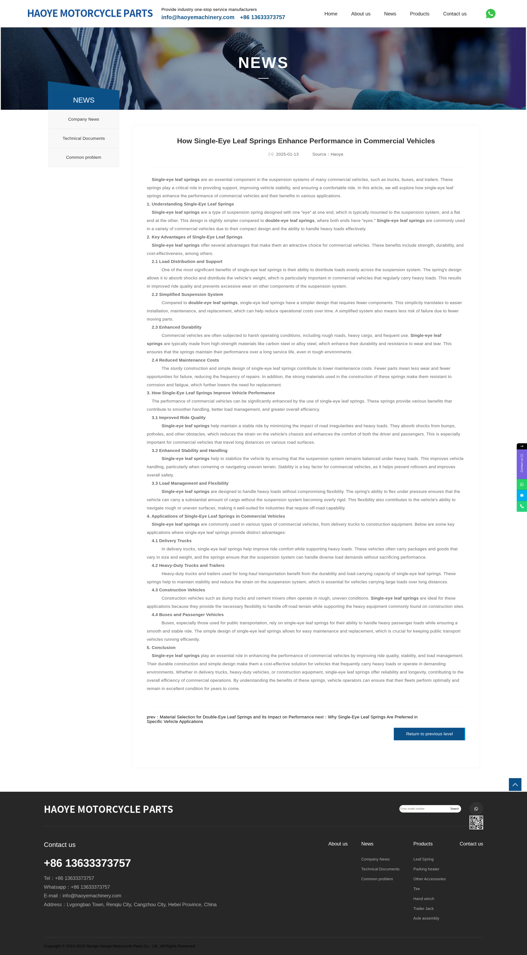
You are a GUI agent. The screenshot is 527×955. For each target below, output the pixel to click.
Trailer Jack (423, 908)
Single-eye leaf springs (176, 179)
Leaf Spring (423, 859)
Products (419, 13)
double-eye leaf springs (290, 220)
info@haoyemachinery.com (197, 17)
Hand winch (423, 899)
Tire (416, 889)
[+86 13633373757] (522, 506)
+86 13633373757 (262, 17)
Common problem (83, 157)
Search (454, 808)
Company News (83, 119)
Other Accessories (429, 879)
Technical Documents (84, 138)
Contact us (455, 13)
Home (330, 13)
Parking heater (426, 869)
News (390, 13)
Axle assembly (426, 918)
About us (361, 13)
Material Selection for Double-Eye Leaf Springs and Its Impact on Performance (237, 716)
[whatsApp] (522, 484)
